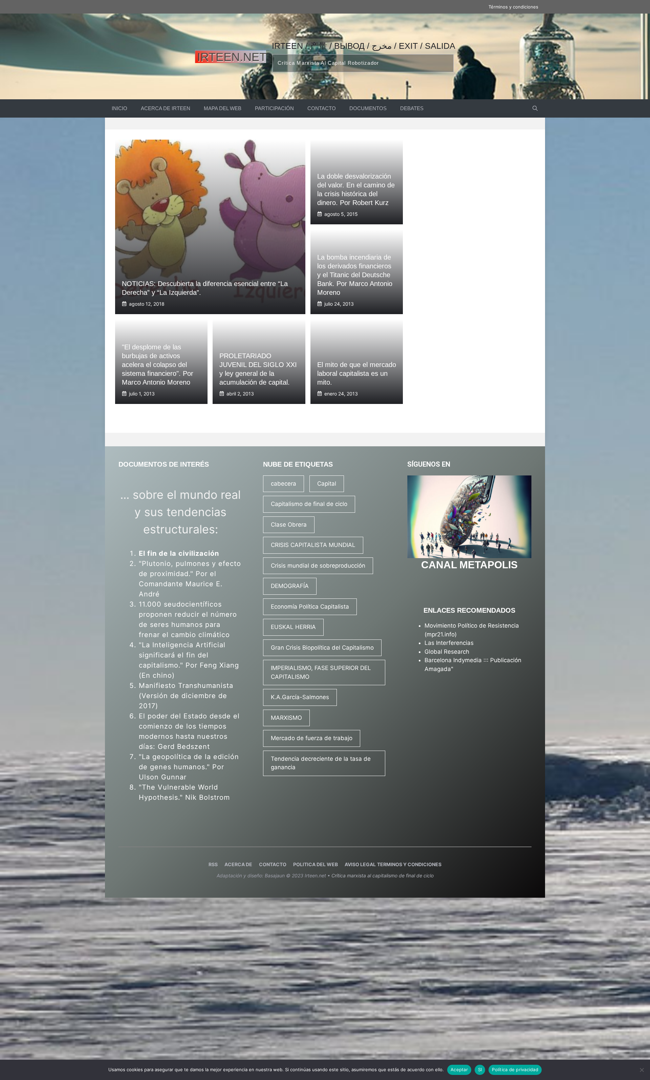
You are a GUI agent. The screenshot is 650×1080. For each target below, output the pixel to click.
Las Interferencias (449, 642)
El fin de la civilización (179, 553)
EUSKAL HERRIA (293, 627)
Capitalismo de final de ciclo (309, 504)
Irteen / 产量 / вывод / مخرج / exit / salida (363, 45)
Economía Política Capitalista (310, 606)
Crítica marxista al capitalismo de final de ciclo (382, 875)
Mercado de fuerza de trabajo (311, 738)
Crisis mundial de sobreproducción (318, 565)
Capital (326, 483)
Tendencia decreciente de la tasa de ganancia (321, 763)
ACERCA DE (238, 864)
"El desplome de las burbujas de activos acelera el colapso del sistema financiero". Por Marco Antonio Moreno (157, 364)
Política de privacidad (515, 1069)
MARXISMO (286, 717)
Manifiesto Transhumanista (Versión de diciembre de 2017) (186, 695)
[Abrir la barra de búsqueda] (535, 108)
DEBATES (412, 108)
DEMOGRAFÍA (290, 586)
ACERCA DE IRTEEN (165, 108)
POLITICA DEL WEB (315, 864)
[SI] (641, 1069)
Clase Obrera (289, 524)
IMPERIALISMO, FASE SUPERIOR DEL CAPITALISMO (321, 672)
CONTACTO (321, 108)
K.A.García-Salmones (300, 697)
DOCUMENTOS (368, 108)
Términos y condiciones (513, 6)
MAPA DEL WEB (222, 108)
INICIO (119, 108)
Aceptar (459, 1069)
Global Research (447, 651)
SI (480, 1069)
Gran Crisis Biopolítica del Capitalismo (322, 647)
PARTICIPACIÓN (274, 108)
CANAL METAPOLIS (469, 564)
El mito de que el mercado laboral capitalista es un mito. (356, 373)
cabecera (283, 483)
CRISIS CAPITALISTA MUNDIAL (313, 545)
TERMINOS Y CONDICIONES (409, 864)
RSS (213, 864)
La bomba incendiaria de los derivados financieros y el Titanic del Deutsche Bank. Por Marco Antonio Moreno (354, 274)
